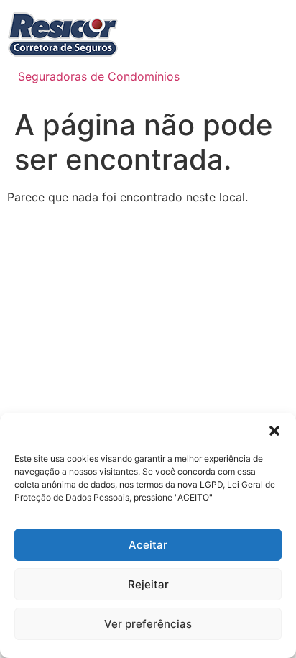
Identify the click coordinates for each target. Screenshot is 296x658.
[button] (274, 431)
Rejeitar (148, 584)
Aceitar (148, 545)
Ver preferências (148, 624)
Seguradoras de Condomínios (99, 76)
